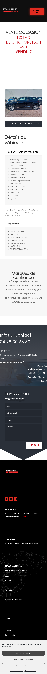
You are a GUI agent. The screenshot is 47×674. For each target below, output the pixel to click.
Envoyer (34, 445)
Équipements (14, 223)
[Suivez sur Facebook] (6, 499)
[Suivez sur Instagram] (15, 499)
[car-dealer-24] (23, 117)
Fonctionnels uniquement (23, 659)
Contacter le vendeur (23, 123)
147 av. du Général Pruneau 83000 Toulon (19, 355)
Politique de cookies (16, 671)
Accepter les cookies (23, 653)
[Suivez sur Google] (11, 499)
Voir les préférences (23, 666)
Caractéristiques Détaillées (23, 152)
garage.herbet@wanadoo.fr (16, 570)
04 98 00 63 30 (37, 11)
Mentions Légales (30, 671)
